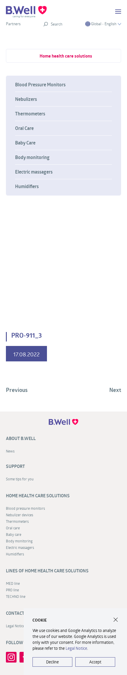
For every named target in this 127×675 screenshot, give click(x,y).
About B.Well (21, 438)
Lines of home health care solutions (47, 571)
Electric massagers (34, 172)
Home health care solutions (66, 56)
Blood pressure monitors (25, 508)
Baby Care (25, 142)
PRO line (12, 589)
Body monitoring (32, 157)
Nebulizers (26, 99)
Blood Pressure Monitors (40, 84)
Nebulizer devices (19, 514)
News (10, 451)
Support (15, 466)
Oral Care (24, 128)
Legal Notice (76, 648)
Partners (13, 23)
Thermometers (30, 113)
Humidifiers (27, 186)
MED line (13, 583)
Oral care (13, 527)
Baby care (13, 534)
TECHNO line (15, 596)
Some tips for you (20, 479)
